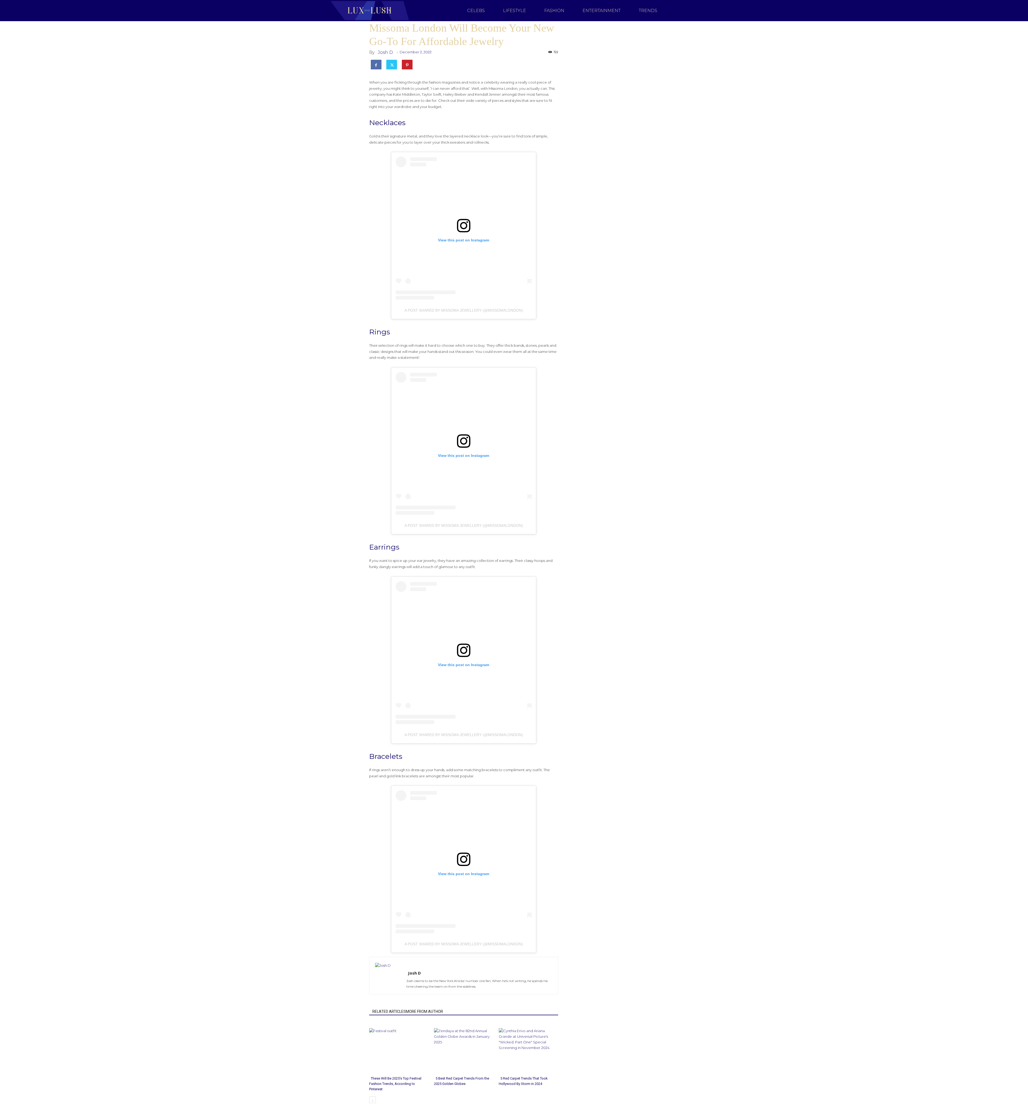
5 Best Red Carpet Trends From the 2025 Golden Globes (461, 1081)
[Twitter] (392, 64)
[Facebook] (376, 64)
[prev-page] (372, 1099)
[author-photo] (402, 965)
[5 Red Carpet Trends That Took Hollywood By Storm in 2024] (528, 1048)
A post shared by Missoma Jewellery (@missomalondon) (464, 310)
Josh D (385, 52)
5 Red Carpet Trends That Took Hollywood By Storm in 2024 (523, 1081)
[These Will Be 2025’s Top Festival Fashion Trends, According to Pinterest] (398, 1048)
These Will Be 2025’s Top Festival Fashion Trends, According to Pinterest (395, 1083)
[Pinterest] (407, 64)
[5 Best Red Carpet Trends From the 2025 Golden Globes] (463, 1048)
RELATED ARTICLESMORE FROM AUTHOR (407, 1011)
